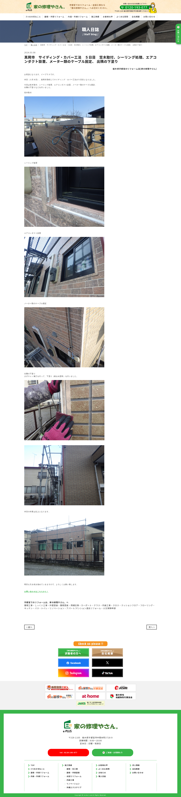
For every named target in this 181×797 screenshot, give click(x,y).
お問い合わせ (149, 16)
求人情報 (136, 765)
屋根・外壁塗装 (72, 772)
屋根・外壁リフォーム (54, 16)
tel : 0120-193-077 (68, 752)
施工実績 (95, 16)
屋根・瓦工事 (71, 769)
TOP (26, 45)
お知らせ (102, 772)
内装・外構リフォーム (78, 16)
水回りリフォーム (73, 776)
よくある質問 (122, 16)
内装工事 (69, 780)
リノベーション (72, 783)
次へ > (152, 627)
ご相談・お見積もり (114, 752)
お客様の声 (108, 16)
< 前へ (29, 627)
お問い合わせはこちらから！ (36, 592)
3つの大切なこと (33, 16)
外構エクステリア (73, 787)
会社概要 (136, 16)
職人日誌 (34, 45)
